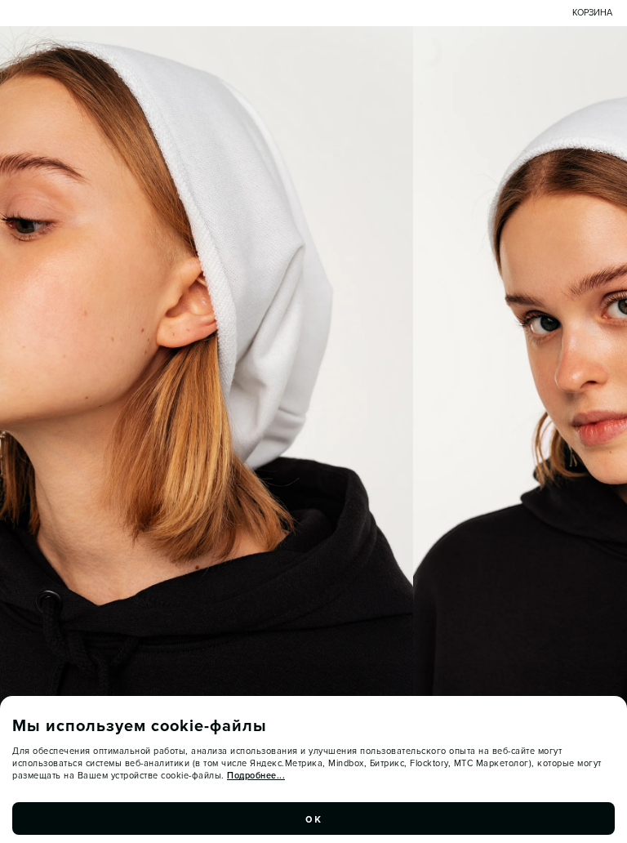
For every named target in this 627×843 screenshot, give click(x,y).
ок (313, 818)
